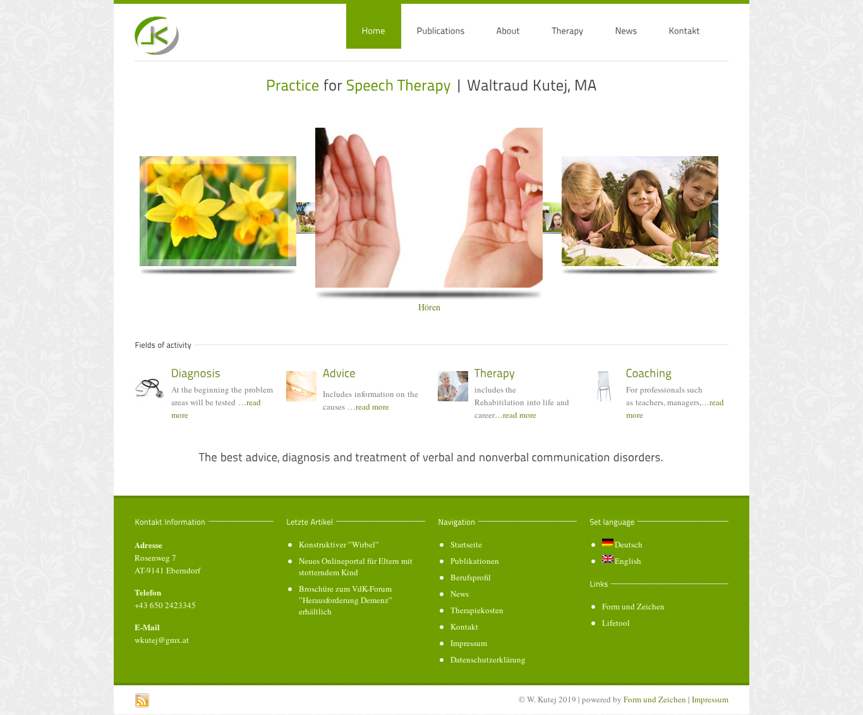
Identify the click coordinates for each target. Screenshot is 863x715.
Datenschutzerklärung (488, 659)
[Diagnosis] (196, 373)
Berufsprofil (470, 577)
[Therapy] (494, 373)
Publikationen (474, 560)
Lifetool (616, 622)
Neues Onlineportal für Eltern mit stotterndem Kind (356, 566)
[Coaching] (649, 373)
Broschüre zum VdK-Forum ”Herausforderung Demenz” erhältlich (345, 600)
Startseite (466, 544)
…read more (368, 406)
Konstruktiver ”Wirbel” (339, 544)
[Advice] (339, 373)
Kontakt (464, 626)
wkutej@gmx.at (162, 639)
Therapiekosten (477, 610)
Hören (429, 307)
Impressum (468, 643)
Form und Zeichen (633, 606)
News (459, 593)
